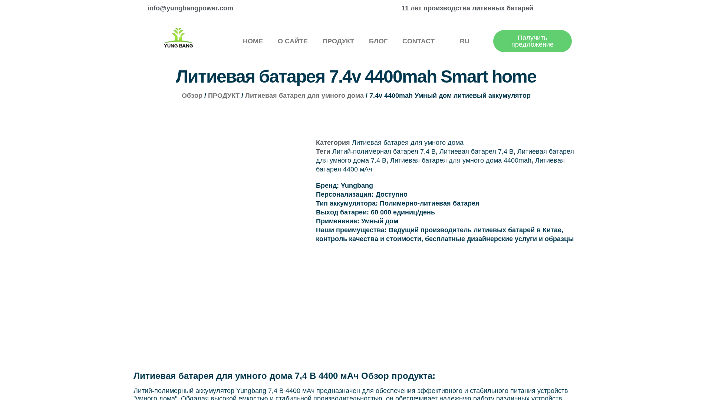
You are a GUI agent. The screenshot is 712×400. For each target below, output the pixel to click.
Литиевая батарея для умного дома (304, 95)
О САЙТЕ (293, 41)
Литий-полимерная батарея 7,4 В (384, 151)
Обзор (192, 95)
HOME (253, 41)
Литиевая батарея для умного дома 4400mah (460, 160)
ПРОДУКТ (338, 41)
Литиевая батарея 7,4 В (476, 151)
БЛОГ (378, 41)
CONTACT (418, 41)
